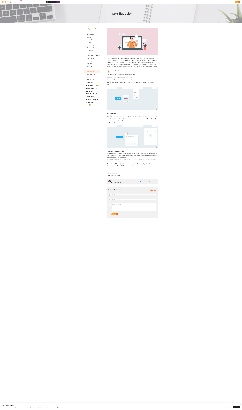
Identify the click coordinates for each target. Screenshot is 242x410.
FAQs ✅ (88, 105)
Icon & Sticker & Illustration (93, 55)
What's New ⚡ (90, 102)
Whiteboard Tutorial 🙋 (92, 99)
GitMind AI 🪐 (89, 91)
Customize (227, 407)
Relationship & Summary (93, 77)
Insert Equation (90, 71)
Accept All (237, 407)
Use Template (90, 39)
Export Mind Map (91, 79)
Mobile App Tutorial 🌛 (92, 94)
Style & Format (90, 58)
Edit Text (89, 42)
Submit (114, 214)
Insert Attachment (91, 74)
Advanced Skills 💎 (91, 88)
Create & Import (90, 34)
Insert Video (89, 63)
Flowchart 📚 (89, 96)
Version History (90, 82)
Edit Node (89, 37)
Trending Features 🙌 (92, 85)
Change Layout (90, 47)
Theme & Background (92, 45)
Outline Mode (90, 50)
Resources (24, 2)
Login (237, 2)
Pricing (41, 2)
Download (34, 2)
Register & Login (90, 32)
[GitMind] (6, 2)
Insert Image (90, 61)
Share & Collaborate (91, 53)
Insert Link (89, 66)
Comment (153, 190)
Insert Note (89, 69)
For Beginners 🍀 (90, 29)
